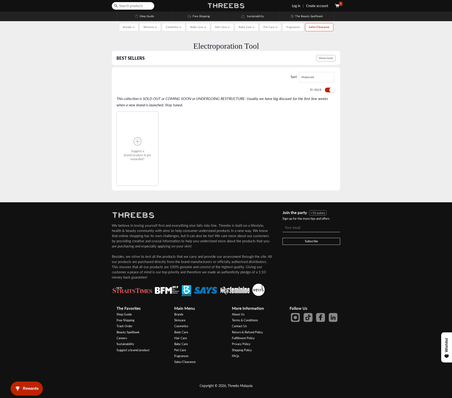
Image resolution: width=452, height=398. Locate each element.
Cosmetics (181, 326)
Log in (296, 6)
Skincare (180, 320)
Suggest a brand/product (133, 350)
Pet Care (180, 350)
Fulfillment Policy (243, 338)
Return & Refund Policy (247, 332)
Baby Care (181, 344)
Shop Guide (144, 16)
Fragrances (293, 26)
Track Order (125, 326)
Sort (294, 77)
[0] (337, 6)
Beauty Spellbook (128, 332)
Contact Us (239, 326)
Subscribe (311, 241)
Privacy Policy (241, 344)
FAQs (235, 356)
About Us (238, 314)
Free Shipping (198, 16)
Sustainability (254, 16)
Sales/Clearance (319, 26)
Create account (317, 6)
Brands (178, 314)
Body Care (181, 332)
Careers (122, 338)
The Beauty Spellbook (306, 16)
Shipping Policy (242, 350)
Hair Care (180, 338)
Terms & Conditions (245, 320)
